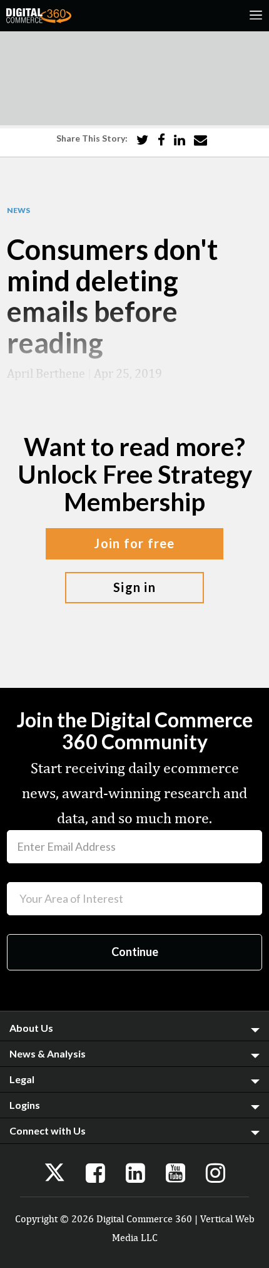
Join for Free (134, 543)
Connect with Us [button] (47, 1130)
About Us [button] (31, 1028)
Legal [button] (21, 1079)
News (18, 210)
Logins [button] (24, 1105)
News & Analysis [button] (47, 1053)
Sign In (134, 587)
